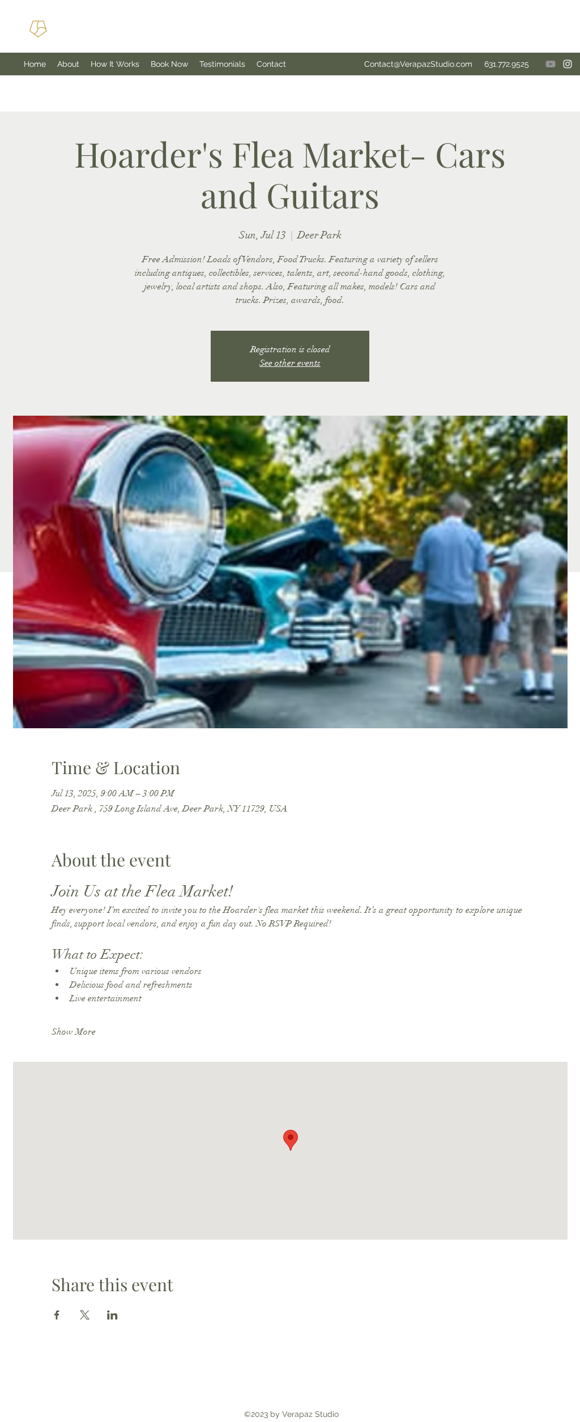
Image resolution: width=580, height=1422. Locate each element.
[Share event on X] (84, 1314)
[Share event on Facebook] (57, 1314)
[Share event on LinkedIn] (112, 1314)
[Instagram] (567, 64)
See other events (290, 363)
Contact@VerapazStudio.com (418, 64)
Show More (74, 1031)
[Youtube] (550, 64)
